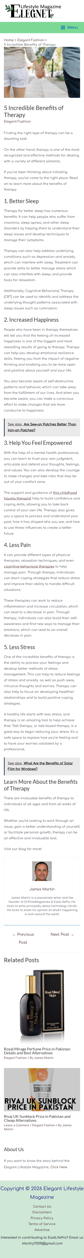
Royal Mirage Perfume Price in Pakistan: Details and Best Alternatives (37, 1050)
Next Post (62, 934)
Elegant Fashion (17, 121)
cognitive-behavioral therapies (29, 566)
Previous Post (23, 935)
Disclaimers (42, 1212)
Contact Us (42, 1206)
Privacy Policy (42, 1218)
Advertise (42, 1230)
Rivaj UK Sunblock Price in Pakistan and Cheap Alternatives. (37, 1118)
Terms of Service (42, 1224)
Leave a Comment (16, 1125)
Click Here (58, 1167)
